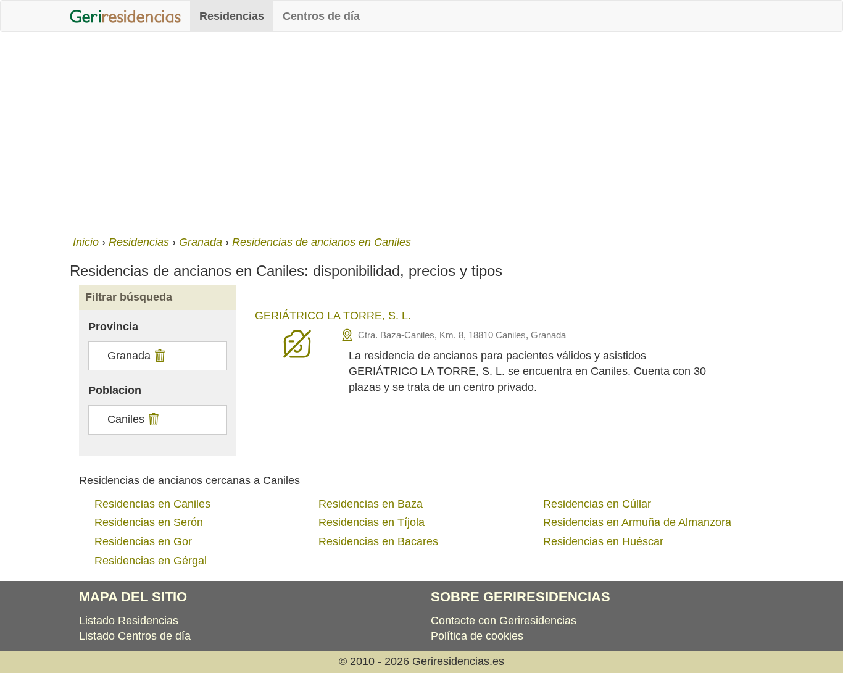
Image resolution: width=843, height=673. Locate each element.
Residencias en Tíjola (371, 522)
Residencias (231, 16)
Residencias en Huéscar (603, 541)
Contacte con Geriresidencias (503, 620)
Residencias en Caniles (152, 504)
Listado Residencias (128, 620)
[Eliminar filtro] (158, 355)
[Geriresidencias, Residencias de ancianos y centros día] (125, 16)
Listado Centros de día (135, 636)
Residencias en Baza (370, 504)
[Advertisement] (421, 130)
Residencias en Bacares (378, 541)
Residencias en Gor (143, 541)
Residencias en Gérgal (150, 560)
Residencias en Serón (148, 522)
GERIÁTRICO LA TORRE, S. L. (333, 315)
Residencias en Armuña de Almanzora (637, 522)
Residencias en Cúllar (597, 504)
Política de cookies (477, 636)
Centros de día (321, 16)
